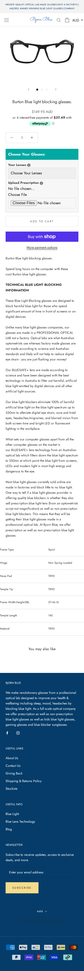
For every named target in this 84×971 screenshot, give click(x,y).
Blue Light (12, 814)
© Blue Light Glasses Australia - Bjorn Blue (42, 921)
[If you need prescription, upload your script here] (41, 183)
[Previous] (28, 89)
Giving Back (14, 773)
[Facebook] (7, 732)
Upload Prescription (42, 182)
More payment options (42, 247)
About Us (12, 758)
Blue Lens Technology (20, 821)
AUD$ (40, 911)
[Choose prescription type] (29, 165)
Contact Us (13, 765)
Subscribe (22, 888)
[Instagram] (18, 732)
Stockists (12, 788)
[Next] (55, 89)
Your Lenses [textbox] (33, 164)
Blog (9, 829)
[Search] (59, 20)
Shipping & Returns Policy (24, 781)
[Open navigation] (6, 20)
